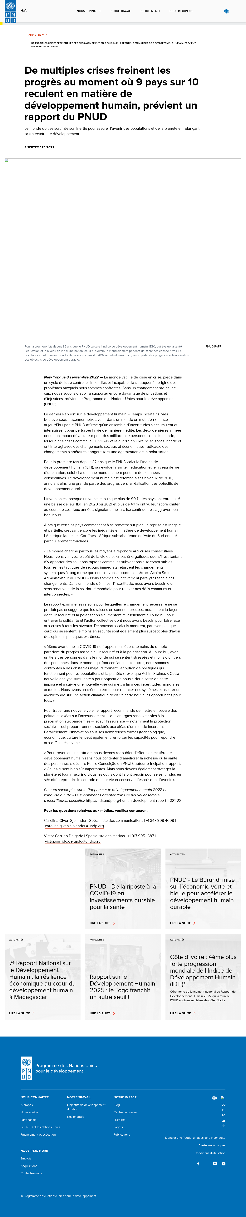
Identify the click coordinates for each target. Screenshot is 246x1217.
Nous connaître (89, 11)
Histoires (119, 1120)
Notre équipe (29, 1112)
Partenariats (28, 1120)
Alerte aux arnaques (212, 1145)
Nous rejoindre (181, 11)
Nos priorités (75, 1117)
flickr (215, 1163)
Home (30, 35)
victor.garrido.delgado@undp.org (73, 841)
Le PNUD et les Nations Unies (40, 1127)
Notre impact (150, 11)
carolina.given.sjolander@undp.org (74, 826)
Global (226, 11)
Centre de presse (125, 1112)
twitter (207, 1163)
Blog (117, 1105)
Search (234, 11)
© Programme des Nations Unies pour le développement (58, 1196)
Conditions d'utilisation (210, 1153)
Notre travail (121, 11)
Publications (122, 1135)
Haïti (24, 11)
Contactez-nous (31, 1173)
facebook (198, 1163)
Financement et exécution (38, 1135)
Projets (118, 1127)
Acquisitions (29, 1166)
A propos (27, 1105)
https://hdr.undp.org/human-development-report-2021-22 (133, 800)
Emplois (26, 1158)
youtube (223, 1163)
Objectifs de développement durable (86, 1107)
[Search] (223, 1112)
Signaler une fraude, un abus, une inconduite (195, 1137)
